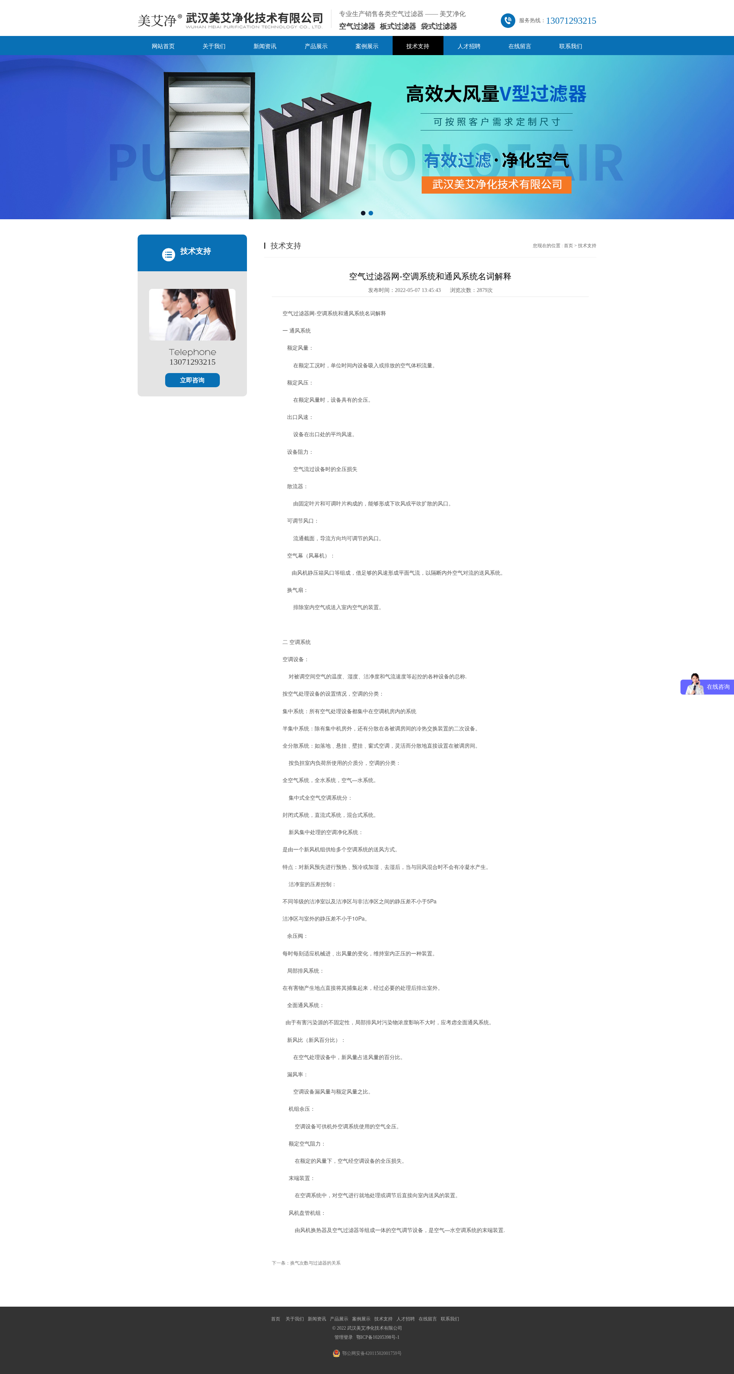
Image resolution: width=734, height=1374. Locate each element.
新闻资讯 (264, 46)
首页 (568, 245)
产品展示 (316, 46)
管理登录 (344, 1337)
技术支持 (417, 46)
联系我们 (570, 46)
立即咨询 (192, 380)
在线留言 (519, 46)
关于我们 (214, 46)
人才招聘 (469, 46)
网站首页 (163, 46)
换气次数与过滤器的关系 (315, 1263)
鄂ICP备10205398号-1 (377, 1337)
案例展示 (367, 46)
